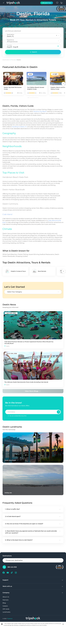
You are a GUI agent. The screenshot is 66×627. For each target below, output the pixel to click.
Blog (4, 603)
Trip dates (9, 45)
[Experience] (58, 41)
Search (34, 52)
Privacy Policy (29, 623)
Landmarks (6, 612)
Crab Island (7, 214)
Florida (13, 60)
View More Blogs (31, 391)
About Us (6, 597)
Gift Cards (6, 609)
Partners (5, 600)
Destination (6, 60)
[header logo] (13, 3)
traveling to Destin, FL (19, 127)
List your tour (46, 3)
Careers (5, 606)
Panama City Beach (40, 111)
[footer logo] (33, 618)
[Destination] (58, 35)
